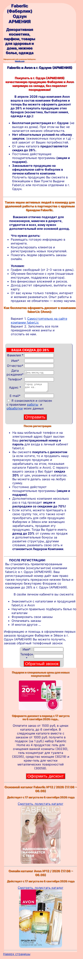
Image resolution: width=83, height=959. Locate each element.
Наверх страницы (16, 954)
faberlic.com (19, 61)
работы (32, 404)
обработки (15, 408)
